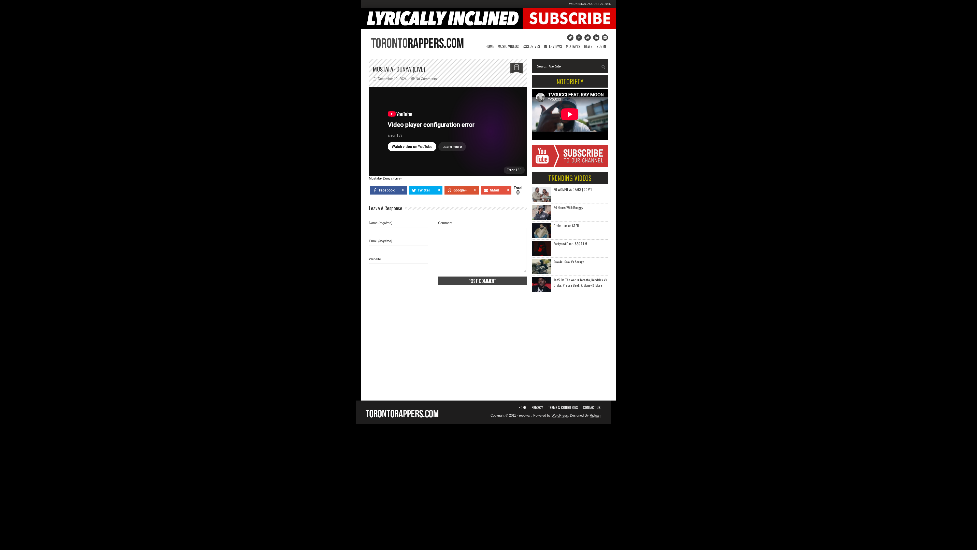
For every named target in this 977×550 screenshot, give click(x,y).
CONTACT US (591, 407)
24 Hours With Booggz (568, 207)
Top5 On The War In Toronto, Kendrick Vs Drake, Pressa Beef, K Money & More (580, 282)
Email (380, 241)
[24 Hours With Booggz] (541, 212)
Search (603, 67)
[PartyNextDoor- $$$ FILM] (541, 248)
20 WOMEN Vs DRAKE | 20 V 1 (572, 189)
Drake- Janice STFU (566, 225)
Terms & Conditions (563, 407)
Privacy (537, 407)
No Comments (426, 79)
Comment (445, 223)
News (588, 46)
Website (375, 259)
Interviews (553, 46)
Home (489, 46)
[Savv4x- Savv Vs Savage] (541, 266)
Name (380, 223)
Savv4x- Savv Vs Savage (568, 261)
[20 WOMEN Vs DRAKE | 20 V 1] (541, 194)
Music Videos (508, 46)
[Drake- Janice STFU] (541, 230)
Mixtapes (573, 46)
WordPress (560, 415)
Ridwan (595, 415)
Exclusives (531, 46)
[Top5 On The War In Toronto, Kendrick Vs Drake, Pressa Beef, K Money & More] (541, 284)
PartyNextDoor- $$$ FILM (570, 243)
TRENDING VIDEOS (570, 178)
